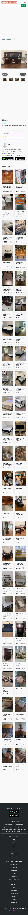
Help (14, 887)
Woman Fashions (14, 864)
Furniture (9, 39)
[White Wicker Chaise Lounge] (20, 553)
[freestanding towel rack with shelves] (7, 579)
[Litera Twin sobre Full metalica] (20, 403)
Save (5, 139)
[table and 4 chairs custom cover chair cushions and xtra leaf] (20, 278)
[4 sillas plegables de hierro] (7, 303)
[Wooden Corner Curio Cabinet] (7, 528)
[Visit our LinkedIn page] (10, 911)
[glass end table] (20, 704)
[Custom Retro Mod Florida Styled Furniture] (20, 176)
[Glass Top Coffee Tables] (20, 528)
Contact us (14, 902)
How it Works (14, 890)
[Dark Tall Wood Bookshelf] (20, 629)
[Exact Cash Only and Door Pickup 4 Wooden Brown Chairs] (20, 202)
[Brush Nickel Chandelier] (20, 453)
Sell (14, 840)
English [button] (16, 910)
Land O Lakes (15, 130)
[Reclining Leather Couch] (20, 503)
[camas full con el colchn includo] (7, 403)
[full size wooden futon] (20, 755)
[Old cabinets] (20, 478)
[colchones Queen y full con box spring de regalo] (20, 303)
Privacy (14, 896)
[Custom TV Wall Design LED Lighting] (20, 428)
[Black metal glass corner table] (20, 730)
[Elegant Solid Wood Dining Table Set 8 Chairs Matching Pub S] (20, 253)
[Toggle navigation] (25, 2)
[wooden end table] (7, 704)
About (14, 843)
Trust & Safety (14, 893)
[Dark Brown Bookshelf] (7, 654)
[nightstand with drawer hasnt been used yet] (20, 579)
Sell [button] (24, 5)
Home (3, 39)
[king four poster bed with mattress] (7, 679)
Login (14, 846)
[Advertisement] (14, 23)
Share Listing (7, 133)
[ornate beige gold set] (20, 654)
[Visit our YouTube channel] (20, 909)
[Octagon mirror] (20, 679)
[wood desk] (7, 503)
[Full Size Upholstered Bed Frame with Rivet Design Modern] (7, 453)
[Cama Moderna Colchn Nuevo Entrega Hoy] (7, 353)
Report (5, 136)
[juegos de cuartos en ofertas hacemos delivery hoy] (7, 378)
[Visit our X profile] (23, 909)
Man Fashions (14, 867)
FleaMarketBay (15, 908)
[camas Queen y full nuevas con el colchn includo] (20, 378)
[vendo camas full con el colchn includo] (20, 353)
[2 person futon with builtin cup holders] (7, 730)
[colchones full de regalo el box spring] (20, 328)
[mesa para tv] (7, 253)
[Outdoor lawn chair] (20, 604)
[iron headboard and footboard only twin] (20, 227)
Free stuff (14, 876)
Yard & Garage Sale (14, 879)
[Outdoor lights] (7, 478)
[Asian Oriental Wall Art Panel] (7, 176)
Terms (14, 899)
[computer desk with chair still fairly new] (7, 604)
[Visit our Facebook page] (25, 909)
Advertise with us (14, 857)
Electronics (14, 870)
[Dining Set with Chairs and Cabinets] (7, 553)
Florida (9, 130)
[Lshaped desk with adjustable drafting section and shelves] (7, 278)
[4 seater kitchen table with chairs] (7, 755)
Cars (14, 873)
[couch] (7, 629)
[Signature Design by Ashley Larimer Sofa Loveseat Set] (7, 227)
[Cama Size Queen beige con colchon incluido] (7, 428)
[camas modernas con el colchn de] (7, 328)
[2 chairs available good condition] (7, 202)
